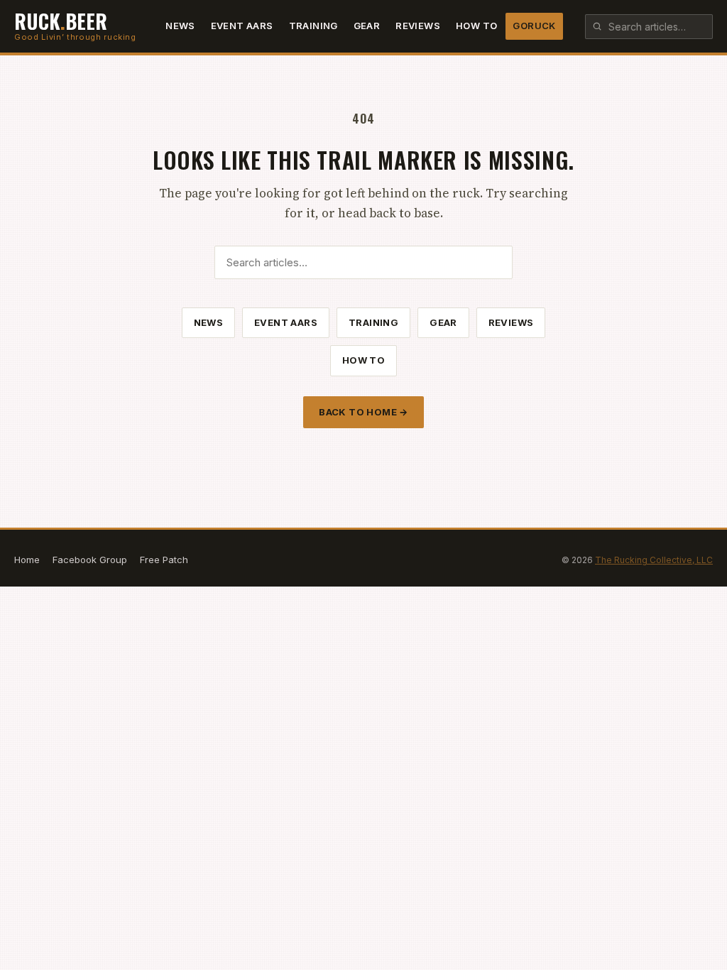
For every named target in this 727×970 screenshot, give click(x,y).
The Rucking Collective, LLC (654, 560)
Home (27, 559)
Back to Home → (363, 412)
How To (476, 25)
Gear (367, 25)
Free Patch (164, 559)
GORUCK (534, 25)
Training (313, 25)
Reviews (417, 25)
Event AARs (242, 25)
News (180, 25)
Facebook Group (90, 559)
